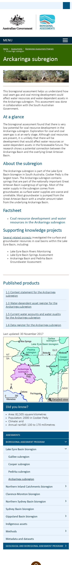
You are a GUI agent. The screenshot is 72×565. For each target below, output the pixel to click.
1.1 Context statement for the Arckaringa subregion (30, 294)
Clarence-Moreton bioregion (23, 494)
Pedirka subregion (19, 471)
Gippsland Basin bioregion (21, 516)
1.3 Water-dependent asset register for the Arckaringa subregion (31, 305)
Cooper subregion (19, 464)
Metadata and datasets (20, 539)
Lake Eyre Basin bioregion (21, 449)
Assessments (16, 49)
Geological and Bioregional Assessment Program (34, 546)
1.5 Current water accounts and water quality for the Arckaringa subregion (33, 316)
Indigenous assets (16, 524)
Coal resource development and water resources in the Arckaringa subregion (38, 220)
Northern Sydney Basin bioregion (26, 501)
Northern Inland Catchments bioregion (29, 486)
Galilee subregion (18, 457)
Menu (7, 40)
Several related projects (17, 237)
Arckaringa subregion (21, 479)
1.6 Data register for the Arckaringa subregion (33, 325)
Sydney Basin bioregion (20, 509)
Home (5, 49)
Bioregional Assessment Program (39, 49)
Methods (11, 531)
